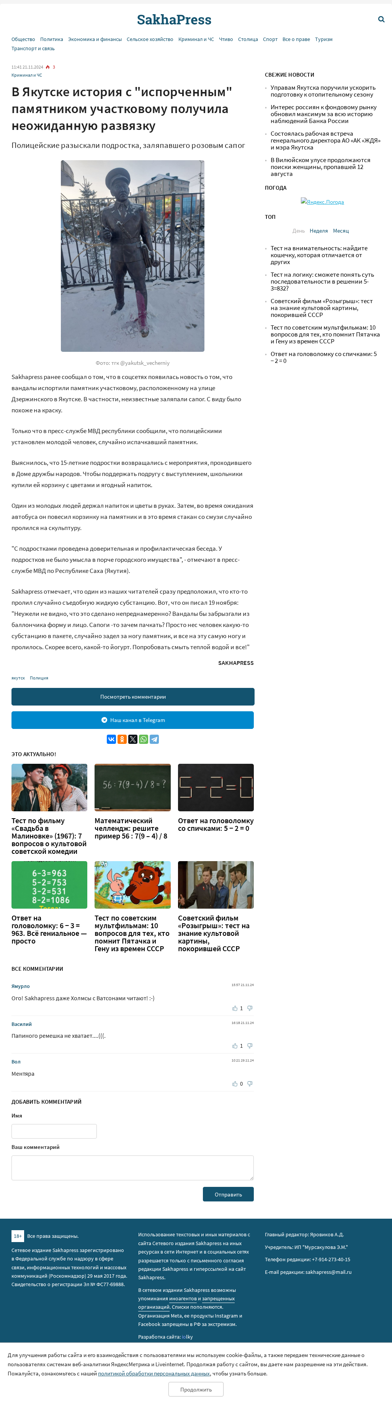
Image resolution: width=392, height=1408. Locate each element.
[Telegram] (154, 739)
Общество (23, 39)
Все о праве (296, 39)
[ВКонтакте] (111, 739)
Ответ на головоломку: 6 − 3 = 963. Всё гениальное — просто (49, 929)
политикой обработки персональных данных (154, 1373)
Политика (51, 39)
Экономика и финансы (95, 39)
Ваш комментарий (35, 1146)
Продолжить (196, 1389)
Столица (248, 39)
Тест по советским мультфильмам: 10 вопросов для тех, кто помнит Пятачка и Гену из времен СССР (132, 933)
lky (187, 1336)
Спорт (270, 39)
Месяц (341, 230)
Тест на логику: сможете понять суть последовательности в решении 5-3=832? (322, 281)
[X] (132, 739)
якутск (18, 678)
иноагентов (183, 1298)
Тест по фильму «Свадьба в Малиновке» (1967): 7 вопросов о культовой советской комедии (49, 836)
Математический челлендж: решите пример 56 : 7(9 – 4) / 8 (131, 828)
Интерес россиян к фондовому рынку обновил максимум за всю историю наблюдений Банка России (324, 114)
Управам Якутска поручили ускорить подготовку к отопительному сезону (323, 91)
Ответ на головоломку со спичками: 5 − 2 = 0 (216, 824)
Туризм (324, 39)
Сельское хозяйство (150, 39)
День (298, 230)
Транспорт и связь (33, 48)
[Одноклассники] (122, 739)
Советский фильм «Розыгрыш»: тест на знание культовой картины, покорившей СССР (214, 933)
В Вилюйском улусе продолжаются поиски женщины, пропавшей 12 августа (321, 167)
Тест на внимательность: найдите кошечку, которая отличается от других (319, 255)
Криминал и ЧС (196, 39)
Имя (16, 1115)
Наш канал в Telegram (137, 720)
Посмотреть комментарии (133, 696)
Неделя (319, 230)
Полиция (39, 678)
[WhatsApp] (143, 739)
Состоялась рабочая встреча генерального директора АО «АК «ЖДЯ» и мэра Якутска (326, 140)
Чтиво (226, 39)
